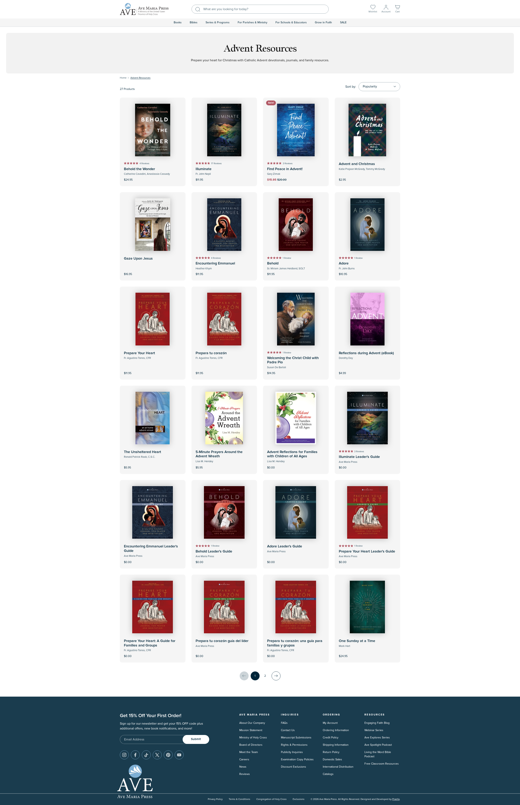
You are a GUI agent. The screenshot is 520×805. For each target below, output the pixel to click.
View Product (367, 370)
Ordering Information (336, 730)
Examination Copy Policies (297, 759)
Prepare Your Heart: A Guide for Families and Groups (149, 643)
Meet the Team (248, 752)
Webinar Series (373, 730)
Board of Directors (250, 745)
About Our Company (252, 723)
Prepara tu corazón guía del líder (222, 641)
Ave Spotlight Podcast (378, 745)
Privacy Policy (215, 799)
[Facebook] (135, 754)
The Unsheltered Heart (142, 452)
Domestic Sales (332, 759)
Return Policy (331, 752)
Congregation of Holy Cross (271, 799)
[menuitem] (178, 22)
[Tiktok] (146, 754)
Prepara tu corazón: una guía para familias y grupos (294, 643)
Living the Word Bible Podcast (377, 754)
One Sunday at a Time (357, 641)
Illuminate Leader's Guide (359, 457)
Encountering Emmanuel (215, 263)
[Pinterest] (168, 754)
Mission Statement (250, 730)
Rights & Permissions (294, 745)
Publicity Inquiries (292, 752)
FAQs (284, 723)
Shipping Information (336, 745)
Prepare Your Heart (139, 353)
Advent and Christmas (357, 164)
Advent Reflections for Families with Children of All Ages (292, 454)
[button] (397, 9)
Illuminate (203, 169)
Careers (244, 759)
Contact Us (288, 730)
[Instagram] (124, 754)
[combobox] (260, 9)
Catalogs (328, 774)
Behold (272, 263)
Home (123, 77)
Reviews (244, 774)
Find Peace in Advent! (284, 169)
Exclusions (298, 799)
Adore (344, 263)
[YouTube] (179, 754)
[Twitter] (157, 754)
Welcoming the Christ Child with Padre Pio (293, 360)
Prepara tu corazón (211, 353)
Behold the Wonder (139, 169)
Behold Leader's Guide (214, 551)
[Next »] (276, 675)
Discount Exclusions (293, 766)
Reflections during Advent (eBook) (366, 353)
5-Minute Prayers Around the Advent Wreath (219, 454)
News (242, 766)
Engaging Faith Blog (377, 723)
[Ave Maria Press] (144, 9)
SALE (343, 22)
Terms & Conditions (239, 799)
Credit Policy (330, 737)
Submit (196, 739)
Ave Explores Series (377, 737)
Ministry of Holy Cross (253, 737)
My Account (330, 723)
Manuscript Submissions (296, 737)
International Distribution (338, 766)
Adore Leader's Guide (284, 546)
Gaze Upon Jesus (138, 258)
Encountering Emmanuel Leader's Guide (151, 548)
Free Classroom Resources (381, 763)
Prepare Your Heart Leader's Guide (367, 551)
